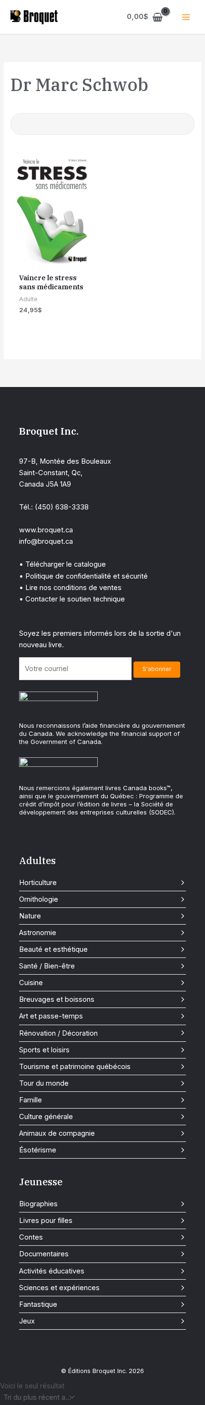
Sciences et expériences (59, 1287)
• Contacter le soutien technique (72, 599)
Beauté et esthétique (53, 949)
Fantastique (38, 1304)
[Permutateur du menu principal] (185, 16)
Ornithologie (38, 899)
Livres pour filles (45, 1220)
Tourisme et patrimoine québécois (75, 1066)
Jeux (27, 1321)
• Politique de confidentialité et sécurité (83, 576)
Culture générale (46, 1116)
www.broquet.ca (46, 530)
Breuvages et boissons (56, 999)
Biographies (38, 1204)
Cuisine (31, 982)
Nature (30, 916)
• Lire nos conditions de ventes (70, 587)
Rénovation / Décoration (58, 1033)
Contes (31, 1237)
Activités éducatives (51, 1271)
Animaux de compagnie (57, 1133)
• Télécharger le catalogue (62, 564)
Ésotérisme (37, 1150)
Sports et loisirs (44, 1050)
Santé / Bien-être (47, 966)
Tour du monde (44, 1083)
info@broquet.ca (46, 541)
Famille (30, 1100)
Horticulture (38, 882)
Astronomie (37, 932)
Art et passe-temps (51, 1016)
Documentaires (44, 1254)
